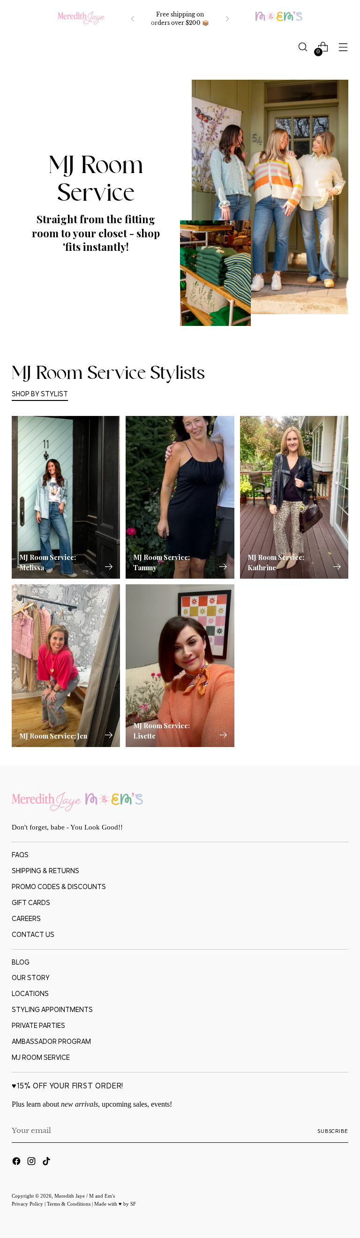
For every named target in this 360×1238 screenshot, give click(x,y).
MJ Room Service (41, 1057)
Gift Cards (31, 902)
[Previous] (132, 18)
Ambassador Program (51, 1041)
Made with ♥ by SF (115, 1204)
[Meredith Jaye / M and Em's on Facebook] (17, 1162)
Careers (26, 918)
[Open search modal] (303, 47)
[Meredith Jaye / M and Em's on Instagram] (32, 1162)
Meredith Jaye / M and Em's (84, 1196)
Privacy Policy (28, 1204)
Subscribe (332, 1131)
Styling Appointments (52, 1009)
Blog (21, 962)
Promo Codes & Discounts (59, 886)
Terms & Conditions (69, 1204)
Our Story (31, 977)
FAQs (20, 854)
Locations (30, 993)
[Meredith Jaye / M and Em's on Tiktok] (47, 1162)
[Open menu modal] (343, 47)
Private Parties (38, 1025)
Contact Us (33, 934)
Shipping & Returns (45, 870)
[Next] (227, 18)
